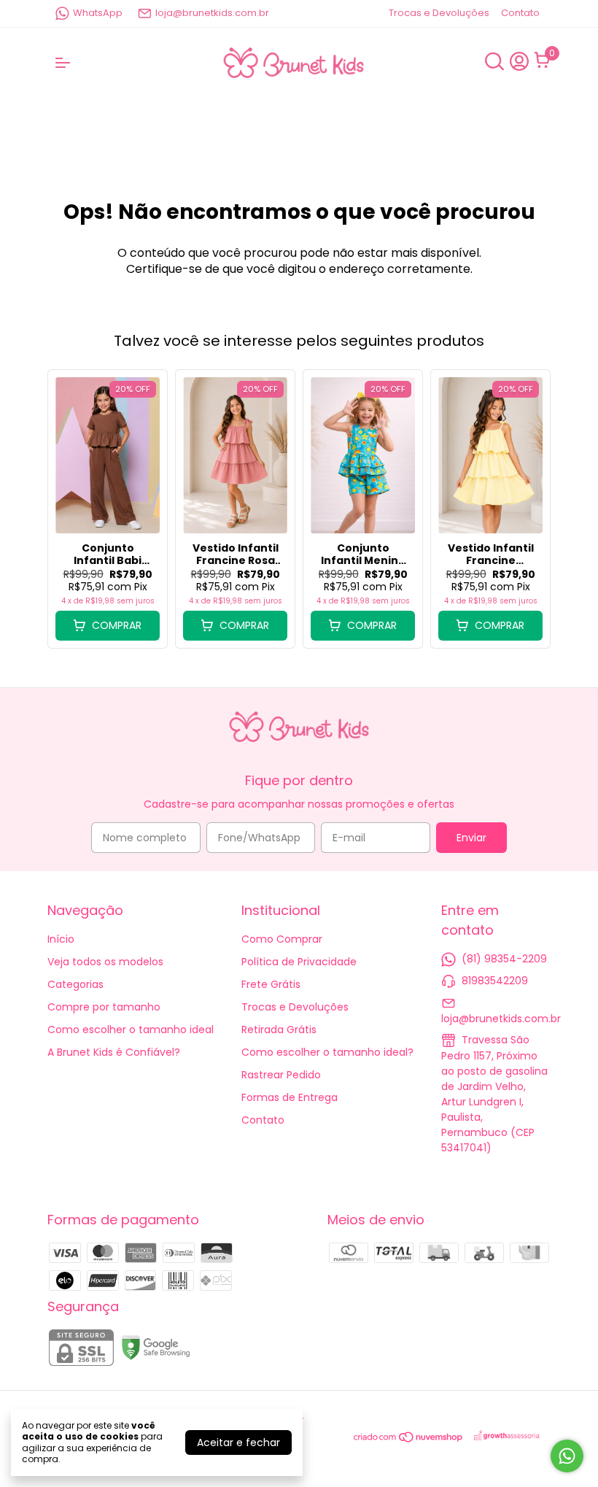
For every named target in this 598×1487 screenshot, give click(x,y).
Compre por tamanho (103, 1007)
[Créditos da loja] (508, 1436)
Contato (520, 13)
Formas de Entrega (289, 1097)
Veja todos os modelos (105, 961)
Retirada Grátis (279, 1029)
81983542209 (495, 980)
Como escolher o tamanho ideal (130, 1029)
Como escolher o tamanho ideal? (327, 1052)
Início (60, 939)
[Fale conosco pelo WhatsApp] (567, 1456)
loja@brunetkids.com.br (212, 13)
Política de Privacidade (299, 961)
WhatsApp (98, 13)
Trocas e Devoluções (439, 13)
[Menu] (65, 63)
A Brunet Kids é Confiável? (113, 1052)
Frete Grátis (270, 984)
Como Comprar (281, 939)
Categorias (75, 984)
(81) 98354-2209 (504, 958)
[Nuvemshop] (409, 1439)
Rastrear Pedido (281, 1074)
